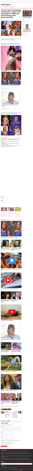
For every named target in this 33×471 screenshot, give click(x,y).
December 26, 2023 (4, 19)
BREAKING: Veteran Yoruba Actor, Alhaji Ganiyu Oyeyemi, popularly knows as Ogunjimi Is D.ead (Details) (14, 452)
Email (2, 435)
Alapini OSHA (5, 409)
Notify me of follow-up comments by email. (8, 442)
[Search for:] (16, 463)
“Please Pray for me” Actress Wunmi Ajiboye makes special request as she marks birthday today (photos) (14, 458)
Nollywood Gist (15, 19)
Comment (2, 426)
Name (2, 432)
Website (2, 437)
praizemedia (9, 19)
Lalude (9, 409)
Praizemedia (20, 470)
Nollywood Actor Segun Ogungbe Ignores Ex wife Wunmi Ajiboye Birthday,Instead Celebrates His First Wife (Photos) (16, 459)
